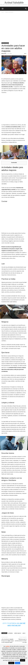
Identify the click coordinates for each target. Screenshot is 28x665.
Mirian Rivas (3, 53)
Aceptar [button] (17, 663)
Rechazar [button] (11, 663)
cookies (8, 646)
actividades (10, 633)
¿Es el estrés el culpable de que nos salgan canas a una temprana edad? (7, 641)
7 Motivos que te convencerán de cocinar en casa (21, 641)
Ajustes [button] (22, 660)
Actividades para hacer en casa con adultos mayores (13, 48)
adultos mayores (17, 633)
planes (24, 633)
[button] (2, 9)
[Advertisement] (14, 28)
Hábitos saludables (9, 12)
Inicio (2, 12)
